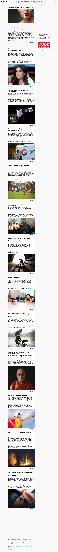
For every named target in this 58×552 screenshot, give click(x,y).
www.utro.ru (12, 40)
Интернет (10, 161)
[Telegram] (31, 42)
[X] (30, 42)
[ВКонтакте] (32, 42)
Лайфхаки (10, 428)
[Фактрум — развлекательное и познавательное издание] (4, 1)
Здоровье (10, 468)
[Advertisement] (15, 518)
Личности (10, 391)
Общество (10, 86)
